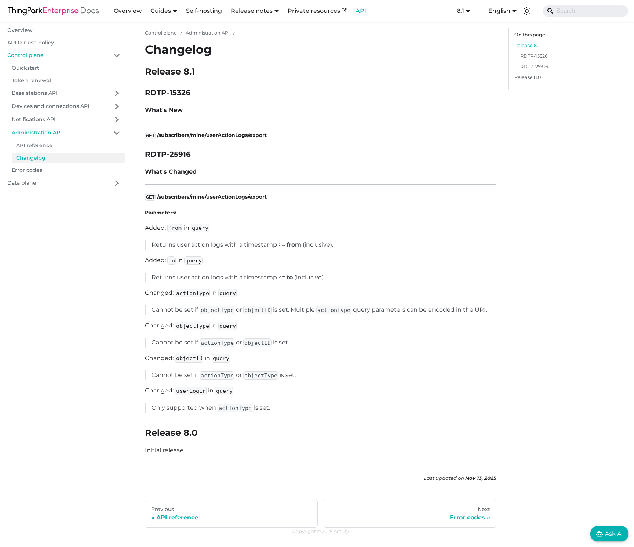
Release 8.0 (527, 77)
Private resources (314, 10)
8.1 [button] (460, 10)
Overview (128, 10)
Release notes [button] (252, 10)
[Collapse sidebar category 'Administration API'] (117, 133)
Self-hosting (204, 10)
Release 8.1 (527, 45)
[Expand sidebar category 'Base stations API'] (117, 93)
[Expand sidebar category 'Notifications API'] (117, 120)
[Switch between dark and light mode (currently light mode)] (527, 11)
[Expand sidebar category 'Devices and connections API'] (117, 106)
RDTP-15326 (534, 56)
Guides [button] (160, 10)
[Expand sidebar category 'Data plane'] (117, 183)
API (361, 10)
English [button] (499, 10)
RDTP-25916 (534, 66)
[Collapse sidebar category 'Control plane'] (117, 55)
